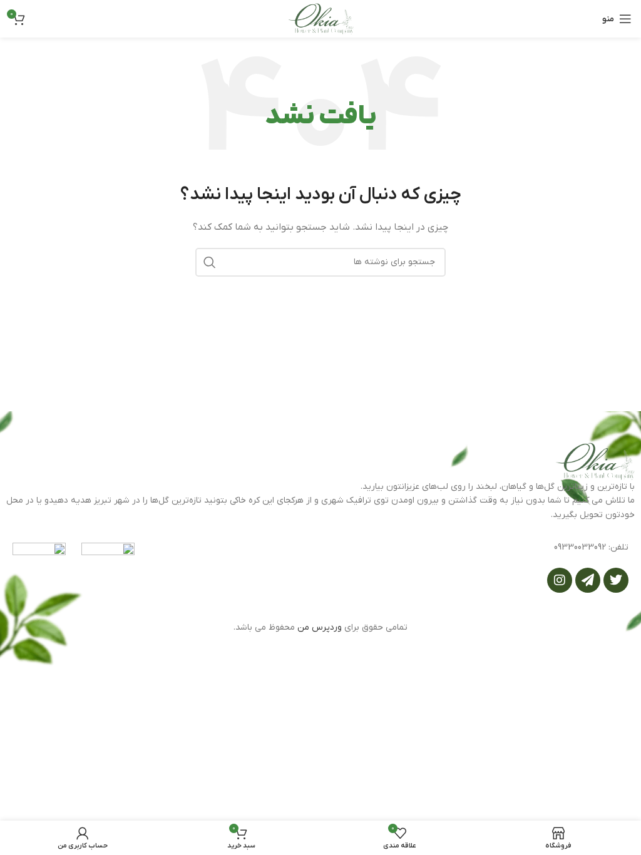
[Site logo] (320, 18)
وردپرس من (319, 627)
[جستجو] (209, 262)
